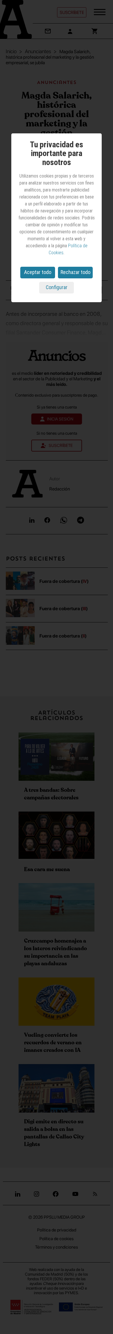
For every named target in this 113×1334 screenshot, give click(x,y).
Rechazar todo (75, 272)
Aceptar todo (37, 272)
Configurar (57, 287)
